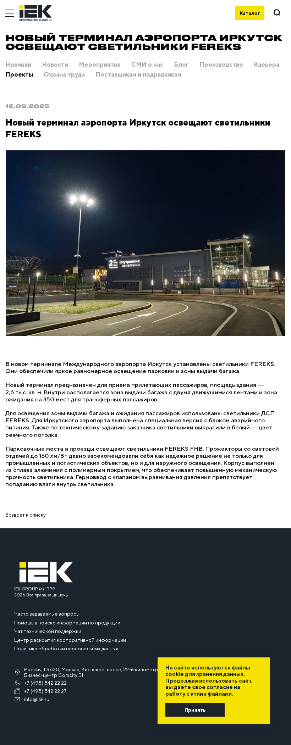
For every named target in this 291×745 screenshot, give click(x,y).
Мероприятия (100, 65)
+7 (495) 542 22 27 (45, 691)
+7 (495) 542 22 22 (45, 683)
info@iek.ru (36, 699)
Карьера (266, 65)
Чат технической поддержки (47, 631)
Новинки (18, 65)
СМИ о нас (147, 65)
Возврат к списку (25, 515)
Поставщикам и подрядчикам (138, 75)
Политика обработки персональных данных (66, 648)
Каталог (250, 13)
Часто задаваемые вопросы (46, 614)
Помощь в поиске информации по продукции (67, 623)
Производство (221, 65)
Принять (195, 710)
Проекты (19, 75)
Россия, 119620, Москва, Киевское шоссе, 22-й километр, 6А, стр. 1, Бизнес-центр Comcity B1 (103, 672)
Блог (181, 65)
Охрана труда (64, 75)
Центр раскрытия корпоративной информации (70, 640)
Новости (55, 65)
